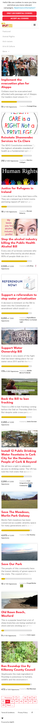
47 (30, 701)
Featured (6, 31)
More (4, 51)
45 (21, 701)
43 (12, 701)
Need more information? (24, 8)
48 (35, 701)
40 (34, 698)
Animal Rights (8, 36)
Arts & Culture (8, 46)
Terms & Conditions (8, 712)
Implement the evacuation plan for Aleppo (15, 83)
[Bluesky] (2, 718)
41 (3, 701)
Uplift (12, 722)
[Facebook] (32, 712)
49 (3, 705)
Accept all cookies (19, 18)
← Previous (7, 698)
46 (26, 701)
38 (25, 698)
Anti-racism (7, 41)
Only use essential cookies (19, 13)
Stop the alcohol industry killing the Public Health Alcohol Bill (19, 243)
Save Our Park (11, 564)
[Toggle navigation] (35, 25)
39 (29, 698)
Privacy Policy (23, 712)
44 (17, 701)
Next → (10, 705)
